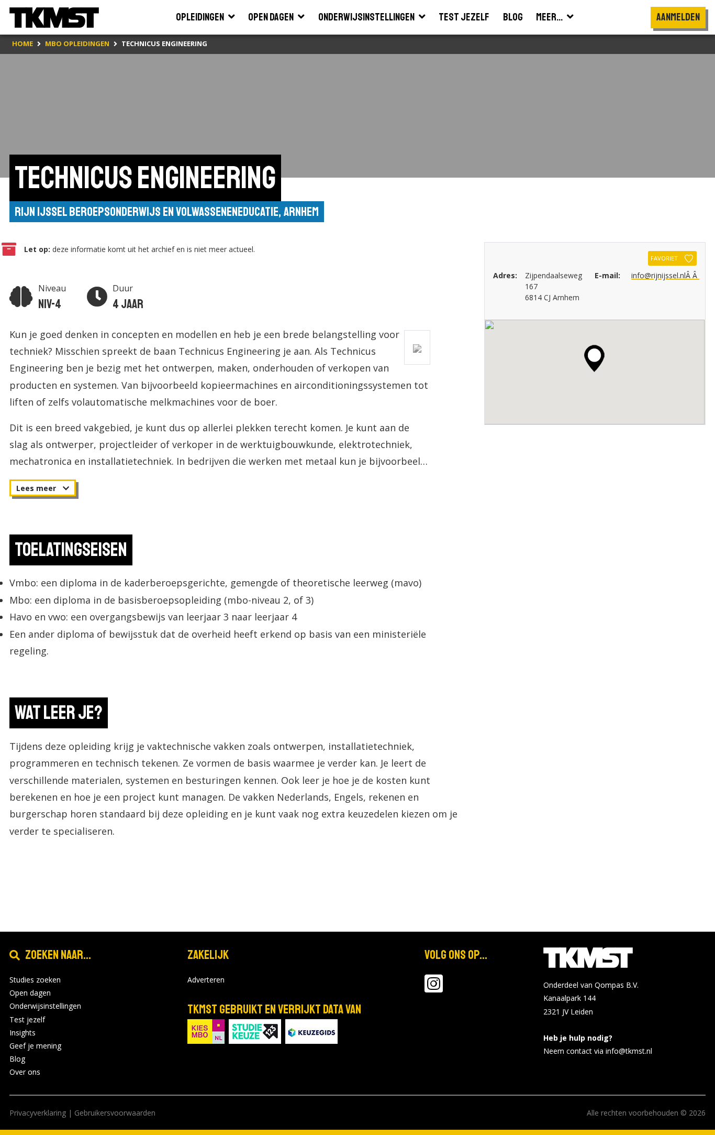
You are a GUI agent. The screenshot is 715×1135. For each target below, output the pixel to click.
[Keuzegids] (311, 1030)
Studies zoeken (35, 980)
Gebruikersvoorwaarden (114, 1113)
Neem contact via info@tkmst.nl (597, 1051)
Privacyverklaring (37, 1113)
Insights (22, 1033)
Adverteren (206, 980)
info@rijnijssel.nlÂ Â (665, 275)
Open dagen (30, 993)
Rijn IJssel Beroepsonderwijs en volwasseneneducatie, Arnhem (167, 212)
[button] (594, 358)
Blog (17, 1059)
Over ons (24, 1072)
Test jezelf (27, 1019)
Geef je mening (35, 1046)
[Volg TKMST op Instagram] (433, 989)
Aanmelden (678, 17)
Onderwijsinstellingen (45, 1006)
